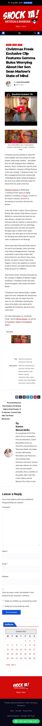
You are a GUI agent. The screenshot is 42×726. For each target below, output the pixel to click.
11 (8, 649)
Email (5, 564)
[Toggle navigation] (19, 33)
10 (34, 645)
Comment (6, 507)
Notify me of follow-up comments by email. (21, 601)
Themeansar (21, 705)
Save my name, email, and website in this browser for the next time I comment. (18, 594)
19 (12, 654)
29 (25, 658)
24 (34, 654)
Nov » (13, 665)
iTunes (25, 196)
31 (34, 658)
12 (12, 649)
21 (21, 654)
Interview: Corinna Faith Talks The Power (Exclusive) (11, 415)
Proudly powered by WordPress (15, 703)
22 (25, 654)
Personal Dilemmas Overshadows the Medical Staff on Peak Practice (11, 406)
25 (8, 658)
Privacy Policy (27, 711)
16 (30, 649)
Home (12, 711)
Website (5, 576)
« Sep (7, 665)
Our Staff (18, 711)
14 (21, 649)
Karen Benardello (23, 82)
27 (17, 658)
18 (8, 654)
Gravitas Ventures (11, 190)
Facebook (11, 322)
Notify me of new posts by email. (17, 606)
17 (34, 649)
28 (21, 658)
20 (17, 654)
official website (21, 319)
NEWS (14, 44)
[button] (35, 33)
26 (12, 658)
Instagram (28, 322)
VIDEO (20, 44)
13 (17, 649)
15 (25, 649)
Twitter (18, 322)
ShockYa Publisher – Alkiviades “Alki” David (21, 716)
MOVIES (9, 44)
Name (5, 551)
